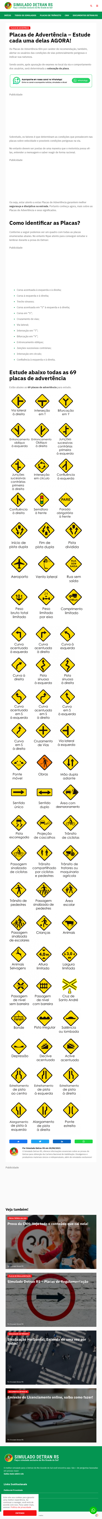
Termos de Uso (10, 1501)
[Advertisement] (51, 113)
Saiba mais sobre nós (14, 1473)
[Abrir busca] (91, 6)
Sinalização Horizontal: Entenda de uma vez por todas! (46, 1341)
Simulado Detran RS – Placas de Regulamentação (47, 1281)
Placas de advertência (20, 28)
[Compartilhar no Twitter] (40, 1141)
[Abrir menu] (97, 6)
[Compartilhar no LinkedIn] (62, 1141)
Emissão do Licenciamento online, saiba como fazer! (50, 1397)
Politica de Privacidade (13, 1490)
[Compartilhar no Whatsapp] (84, 1141)
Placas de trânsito (50, 15)
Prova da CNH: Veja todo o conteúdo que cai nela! (47, 1224)
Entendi (20, 1513)
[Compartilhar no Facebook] (18, 1141)
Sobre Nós (8, 1495)
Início (7, 15)
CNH (67, 15)
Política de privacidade (21, 1507)
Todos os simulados (25, 15)
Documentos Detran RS (85, 15)
